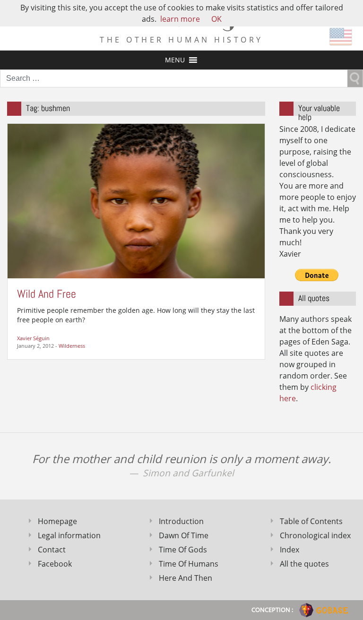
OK (216, 19)
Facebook (55, 564)
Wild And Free (46, 293)
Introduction (181, 521)
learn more (180, 19)
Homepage (57, 521)
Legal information (69, 535)
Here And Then (185, 578)
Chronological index (315, 535)
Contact (52, 549)
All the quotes (304, 564)
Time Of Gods (183, 549)
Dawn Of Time (183, 535)
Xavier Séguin (33, 338)
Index (289, 549)
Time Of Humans (188, 564)
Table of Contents (311, 521)
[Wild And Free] (136, 200)
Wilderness (72, 345)
